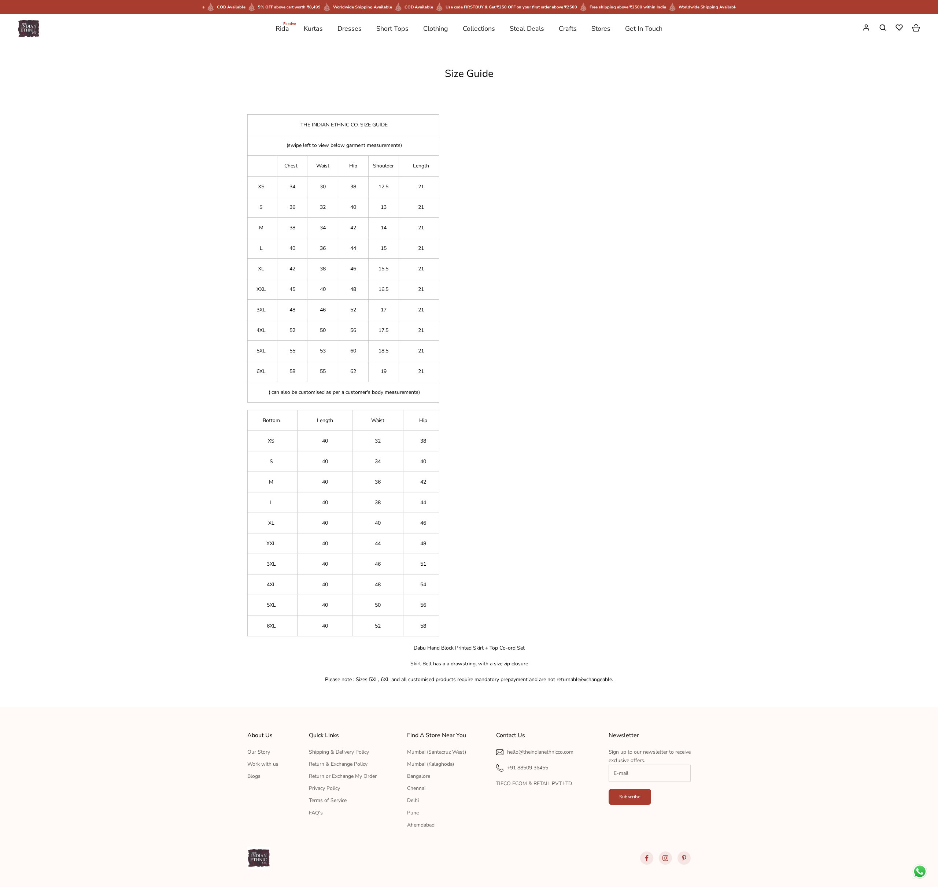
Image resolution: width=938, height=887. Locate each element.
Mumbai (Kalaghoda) (430, 764)
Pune (413, 812)
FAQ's (316, 812)
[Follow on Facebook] (646, 858)
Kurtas (313, 28)
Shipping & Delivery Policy (339, 752)
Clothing (435, 28)
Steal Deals (527, 28)
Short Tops (392, 28)
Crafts (568, 28)
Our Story (258, 752)
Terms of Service (328, 800)
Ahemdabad (421, 824)
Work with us (262, 764)
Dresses (349, 28)
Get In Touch (643, 28)
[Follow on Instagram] (665, 858)
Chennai (416, 788)
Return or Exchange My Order (343, 776)
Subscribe (629, 797)
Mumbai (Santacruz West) (436, 752)
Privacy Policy (324, 788)
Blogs (254, 776)
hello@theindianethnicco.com (540, 752)
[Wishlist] (899, 28)
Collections (479, 28)
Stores (600, 28)
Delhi (413, 800)
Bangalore (418, 776)
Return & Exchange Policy (338, 764)
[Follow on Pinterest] (684, 858)
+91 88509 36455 (527, 767)
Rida (282, 28)
